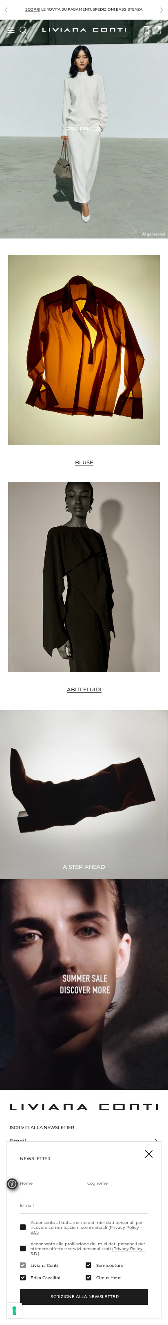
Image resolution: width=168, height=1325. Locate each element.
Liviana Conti (44, 1265)
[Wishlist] (146, 30)
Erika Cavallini (45, 1278)
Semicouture (109, 1265)
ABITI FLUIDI (84, 689)
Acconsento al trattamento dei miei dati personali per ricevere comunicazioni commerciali (87, 1227)
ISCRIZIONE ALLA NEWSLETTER (84, 1296)
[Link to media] (84, 350)
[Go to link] (84, 984)
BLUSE (84, 462)
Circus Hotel (109, 1278)
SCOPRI (32, 9)
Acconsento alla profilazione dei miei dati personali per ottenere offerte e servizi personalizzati (88, 1249)
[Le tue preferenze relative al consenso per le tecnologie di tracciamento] (14, 1310)
